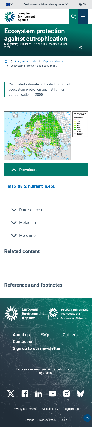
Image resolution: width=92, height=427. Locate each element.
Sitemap (29, 419)
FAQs (45, 334)
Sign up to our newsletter (37, 348)
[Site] (31, 16)
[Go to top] (87, 418)
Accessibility (50, 409)
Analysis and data (25, 61)
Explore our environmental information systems (45, 371)
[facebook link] (25, 393)
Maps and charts (53, 61)
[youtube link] (52, 393)
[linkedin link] (39, 393)
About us (21, 334)
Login (64, 419)
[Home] (6, 61)
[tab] (46, 169)
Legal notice (71, 409)
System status (47, 419)
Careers (70, 334)
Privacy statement (25, 409)
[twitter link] (11, 393)
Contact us (23, 341)
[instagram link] (66, 393)
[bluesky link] (80, 393)
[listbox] (45, 4)
